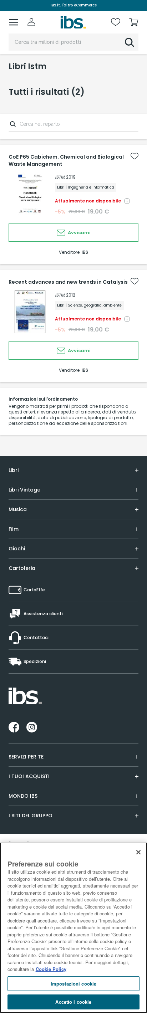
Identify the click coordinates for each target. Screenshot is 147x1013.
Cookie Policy (51, 969)
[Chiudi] (138, 852)
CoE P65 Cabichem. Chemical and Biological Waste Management (66, 160)
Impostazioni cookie (73, 983)
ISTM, (60, 177)
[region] (73, 927)
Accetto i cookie (73, 1001)
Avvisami (79, 232)
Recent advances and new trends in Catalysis (68, 282)
